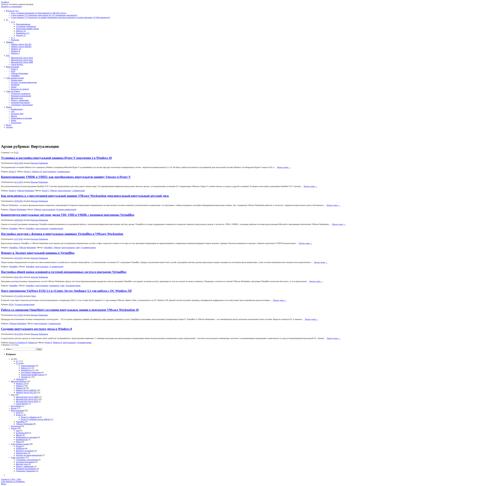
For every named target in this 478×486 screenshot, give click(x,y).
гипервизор (54, 286)
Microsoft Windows (19, 381)
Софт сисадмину (13, 91)
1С (7, 20)
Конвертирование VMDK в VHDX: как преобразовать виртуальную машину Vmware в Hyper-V (66, 176)
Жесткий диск (17, 98)
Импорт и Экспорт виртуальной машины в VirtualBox (38, 252)
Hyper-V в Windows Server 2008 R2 (35, 419)
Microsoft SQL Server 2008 (22, 62)
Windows (9, 42)
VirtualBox (15, 76)
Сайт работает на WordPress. (13, 482)
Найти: (9, 349)
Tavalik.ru (5, 2)
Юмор (13, 120)
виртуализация (49, 171)
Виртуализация (12, 67)
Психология (16, 123)
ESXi (13, 71)
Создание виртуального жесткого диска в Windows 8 (36, 328)
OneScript (15, 40)
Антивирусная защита (20, 102)
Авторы (9, 127)
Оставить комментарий (66, 209)
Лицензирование (23, 24)
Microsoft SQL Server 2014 (22, 58)
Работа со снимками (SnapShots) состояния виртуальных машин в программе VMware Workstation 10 (70, 309)
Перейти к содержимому (11, 6)
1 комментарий (78, 191)
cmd (12, 111)
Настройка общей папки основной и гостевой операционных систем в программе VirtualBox (63, 271)
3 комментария (63, 171)
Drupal (13, 87)
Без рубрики (16, 406)
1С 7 (13, 38)
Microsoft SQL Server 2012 (22, 60)
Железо (14, 116)
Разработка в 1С (23, 33)
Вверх (3, 484)
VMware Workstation (19, 73)
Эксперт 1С (21, 35)
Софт (77, 247)
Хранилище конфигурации (27, 29)
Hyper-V (14, 69)
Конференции (17, 109)
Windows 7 (15, 53)
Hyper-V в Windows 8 (18, 342)
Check (33, 296)
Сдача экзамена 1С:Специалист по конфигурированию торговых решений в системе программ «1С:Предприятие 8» (60, 17)
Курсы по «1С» (12, 11)
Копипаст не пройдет (20, 89)
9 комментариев (56, 228)
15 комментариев (88, 247)
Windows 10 (16, 49)
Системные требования (26, 26)
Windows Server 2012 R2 (21, 44)
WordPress (15, 85)
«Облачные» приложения (22, 105)
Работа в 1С (21, 31)
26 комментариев (73, 286)
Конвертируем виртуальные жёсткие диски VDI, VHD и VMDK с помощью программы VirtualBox (67, 214)
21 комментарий (56, 267)
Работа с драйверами (20, 100)
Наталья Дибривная (39, 163)
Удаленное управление (20, 94)
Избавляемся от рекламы (21, 118)
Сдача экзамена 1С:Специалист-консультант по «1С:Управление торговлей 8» (44, 15)
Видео (8, 125)
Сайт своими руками (15, 78)
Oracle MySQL (17, 64)
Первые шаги (16, 80)
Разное (9, 107)
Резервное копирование (21, 96)
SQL (8, 55)
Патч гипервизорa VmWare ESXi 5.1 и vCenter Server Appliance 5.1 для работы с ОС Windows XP (66, 290)
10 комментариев (84, 342)
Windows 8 (15, 51)
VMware (53, 191)
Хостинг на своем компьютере (24, 82)
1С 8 (13, 22)
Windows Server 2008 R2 (21, 47)
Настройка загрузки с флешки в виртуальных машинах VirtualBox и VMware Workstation (62, 233)
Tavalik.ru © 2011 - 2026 (11, 479)
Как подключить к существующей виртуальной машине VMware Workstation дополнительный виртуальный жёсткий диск (85, 195)
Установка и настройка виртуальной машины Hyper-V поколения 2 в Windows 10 (56, 157)
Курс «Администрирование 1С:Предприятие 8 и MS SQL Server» (38, 13)
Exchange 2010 (17, 114)
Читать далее (284, 167)
